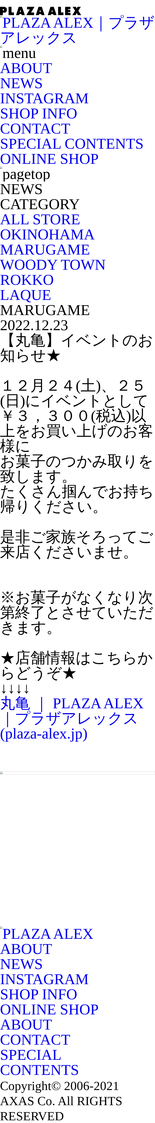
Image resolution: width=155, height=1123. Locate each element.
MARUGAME (45, 249)
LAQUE (25, 294)
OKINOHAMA (47, 234)
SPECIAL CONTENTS (72, 143)
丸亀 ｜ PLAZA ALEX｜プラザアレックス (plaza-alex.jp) (72, 718)
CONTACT (35, 128)
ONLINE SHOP (49, 158)
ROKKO (27, 279)
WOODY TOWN (53, 264)
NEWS (21, 83)
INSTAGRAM (44, 98)
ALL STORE (40, 219)
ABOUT (26, 68)
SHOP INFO (38, 113)
